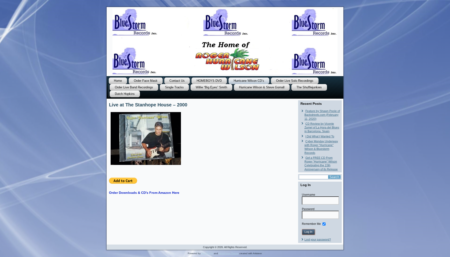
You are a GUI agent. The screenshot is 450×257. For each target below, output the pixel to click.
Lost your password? (317, 239)
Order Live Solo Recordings (294, 80)
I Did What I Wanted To (319, 136)
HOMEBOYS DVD (209, 80)
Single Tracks (174, 87)
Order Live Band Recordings (134, 87)
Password (308, 209)
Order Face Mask (146, 80)
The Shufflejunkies (309, 87)
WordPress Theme (229, 253)
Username (308, 194)
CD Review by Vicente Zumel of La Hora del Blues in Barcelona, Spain (321, 127)
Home (118, 80)
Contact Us (177, 80)
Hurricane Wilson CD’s (249, 80)
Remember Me (311, 224)
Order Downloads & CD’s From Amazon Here (144, 193)
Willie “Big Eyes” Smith (211, 87)
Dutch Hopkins (125, 94)
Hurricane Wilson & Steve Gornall (262, 87)
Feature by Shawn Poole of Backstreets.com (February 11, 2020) (322, 115)
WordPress (207, 253)
